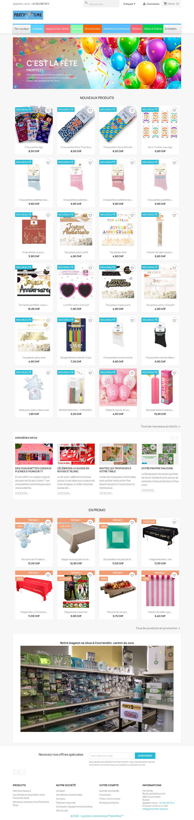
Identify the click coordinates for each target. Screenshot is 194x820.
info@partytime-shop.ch (155, 808)
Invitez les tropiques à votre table (115, 470)
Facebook (16, 772)
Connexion (105, 794)
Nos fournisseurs (22, 790)
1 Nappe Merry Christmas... (34, 611)
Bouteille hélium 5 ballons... (160, 410)
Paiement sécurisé (65, 802)
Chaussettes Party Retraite (118, 147)
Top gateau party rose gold (160, 304)
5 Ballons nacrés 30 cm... (118, 410)
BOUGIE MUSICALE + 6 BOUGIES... (76, 410)
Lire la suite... (22, 492)
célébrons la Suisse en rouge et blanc (73, 470)
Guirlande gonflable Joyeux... (34, 304)
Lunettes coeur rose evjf (76, 304)
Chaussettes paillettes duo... (34, 199)
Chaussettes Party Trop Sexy (76, 147)
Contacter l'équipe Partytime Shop (74, 806)
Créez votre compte (109, 798)
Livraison (60, 790)
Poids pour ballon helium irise (34, 410)
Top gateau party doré (34, 357)
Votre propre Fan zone (157, 468)
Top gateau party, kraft (76, 252)
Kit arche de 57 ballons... (34, 559)
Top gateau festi (118, 252)
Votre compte (109, 785)
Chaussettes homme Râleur (160, 357)
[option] (97, 63)
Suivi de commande (109, 790)
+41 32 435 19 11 (40, 3)
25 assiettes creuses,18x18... (118, 559)
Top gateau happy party (118, 304)
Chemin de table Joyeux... (160, 252)
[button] (25, 63)
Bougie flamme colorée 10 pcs (76, 357)
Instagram (23, 772)
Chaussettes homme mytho (118, 357)
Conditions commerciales (69, 794)
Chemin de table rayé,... (160, 611)
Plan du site (62, 810)
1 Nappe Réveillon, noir (160, 559)
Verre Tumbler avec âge (160, 147)
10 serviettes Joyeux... (33, 252)
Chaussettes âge (34, 147)
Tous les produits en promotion (158, 628)
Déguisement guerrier (76, 611)
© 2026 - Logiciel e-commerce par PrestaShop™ (97, 816)
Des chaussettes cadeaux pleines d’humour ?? (33, 470)
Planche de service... (118, 611)
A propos (60, 798)
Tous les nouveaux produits (161, 426)
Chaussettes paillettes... (76, 199)
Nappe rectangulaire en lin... (75, 559)
